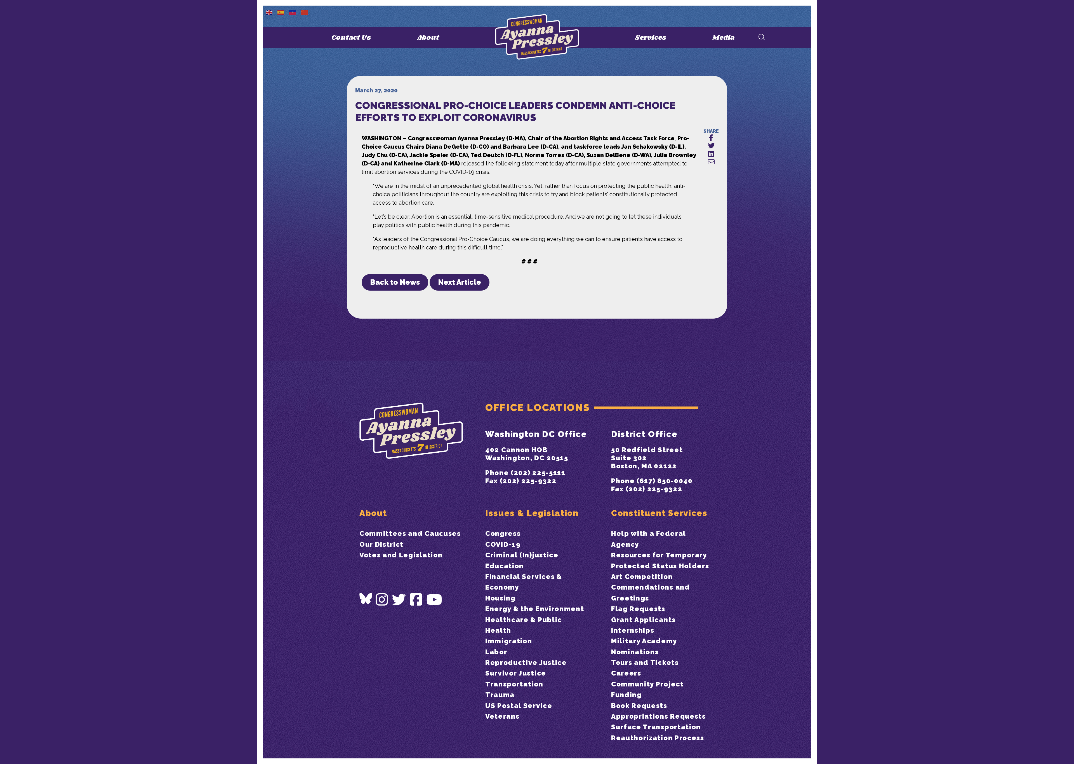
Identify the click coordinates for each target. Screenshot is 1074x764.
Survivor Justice (515, 673)
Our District (381, 544)
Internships (632, 630)
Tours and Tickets (645, 662)
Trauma (500, 695)
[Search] (762, 38)
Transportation (514, 684)
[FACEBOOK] (711, 138)
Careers (626, 673)
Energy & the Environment (534, 609)
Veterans (502, 716)
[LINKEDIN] (711, 154)
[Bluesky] (365, 598)
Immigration (508, 641)
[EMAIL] (711, 162)
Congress (502, 533)
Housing (500, 598)
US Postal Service (518, 706)
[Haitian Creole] (292, 11)
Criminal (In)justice (522, 555)
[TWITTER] (711, 146)
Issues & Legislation (532, 513)
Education (504, 566)
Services (650, 38)
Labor (496, 652)
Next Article (459, 282)
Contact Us (351, 38)
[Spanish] (281, 11)
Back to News (395, 282)
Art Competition (642, 577)
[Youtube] (434, 600)
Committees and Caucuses (410, 533)
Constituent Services (659, 513)
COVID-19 (502, 544)
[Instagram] (382, 600)
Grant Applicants (643, 620)
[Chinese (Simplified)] (304, 11)
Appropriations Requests (658, 716)
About (428, 38)
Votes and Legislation (400, 555)
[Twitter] (399, 600)
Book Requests (639, 706)
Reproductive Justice (526, 662)
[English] (269, 11)
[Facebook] (416, 600)
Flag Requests (638, 609)
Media (723, 38)
